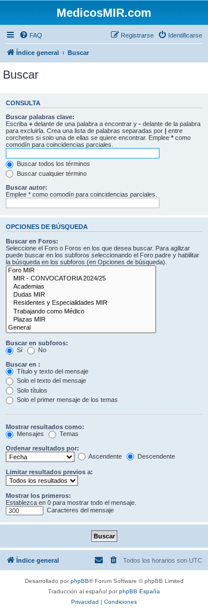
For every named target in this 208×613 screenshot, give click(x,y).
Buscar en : (23, 364)
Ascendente (104, 456)
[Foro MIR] (81, 271)
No (41, 349)
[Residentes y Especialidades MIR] (81, 303)
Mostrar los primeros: (38, 495)
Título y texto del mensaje (51, 371)
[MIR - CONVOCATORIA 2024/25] (81, 279)
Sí (19, 349)
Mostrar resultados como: (45, 426)
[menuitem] (30, 35)
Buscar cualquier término (51, 173)
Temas (68, 433)
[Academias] (81, 287)
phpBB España (139, 591)
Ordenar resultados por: (42, 448)
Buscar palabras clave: (40, 116)
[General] (81, 328)
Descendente (155, 456)
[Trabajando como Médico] (81, 312)
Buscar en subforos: (37, 342)
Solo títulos (31, 390)
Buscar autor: (26, 187)
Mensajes (29, 433)
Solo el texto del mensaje (50, 380)
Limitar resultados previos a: (49, 471)
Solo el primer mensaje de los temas (66, 399)
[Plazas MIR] (81, 320)
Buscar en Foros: (32, 241)
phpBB (79, 581)
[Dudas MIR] (81, 295)
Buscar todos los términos (52, 163)
